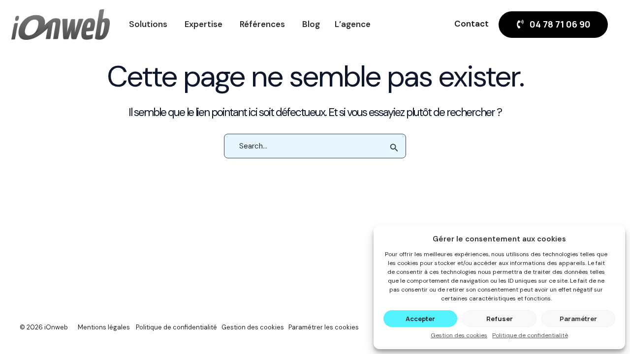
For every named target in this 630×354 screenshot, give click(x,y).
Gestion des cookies (459, 335)
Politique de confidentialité (530, 335)
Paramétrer (578, 318)
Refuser (499, 318)
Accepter (420, 318)
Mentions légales (104, 327)
